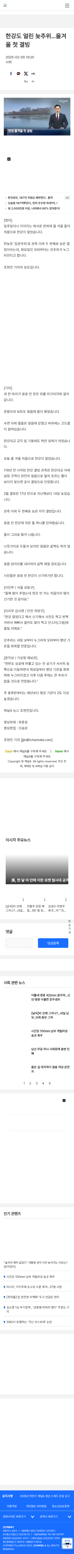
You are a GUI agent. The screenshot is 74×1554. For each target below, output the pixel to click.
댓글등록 (53, 943)
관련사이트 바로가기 (14, 1516)
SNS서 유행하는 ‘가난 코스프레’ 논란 (29, 1322)
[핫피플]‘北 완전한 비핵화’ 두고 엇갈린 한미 (32, 1297)
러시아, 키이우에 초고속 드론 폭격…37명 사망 (34, 1287)
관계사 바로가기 (49, 1516)
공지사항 (7, 1496)
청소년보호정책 (60, 1506)
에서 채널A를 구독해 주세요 (26, 751)
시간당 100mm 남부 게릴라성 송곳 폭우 (30, 1277)
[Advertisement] (37, 1441)
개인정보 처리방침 (36, 1506)
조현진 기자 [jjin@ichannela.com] (28, 740)
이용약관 (12, 1506)
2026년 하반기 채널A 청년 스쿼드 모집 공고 (45, 1496)
